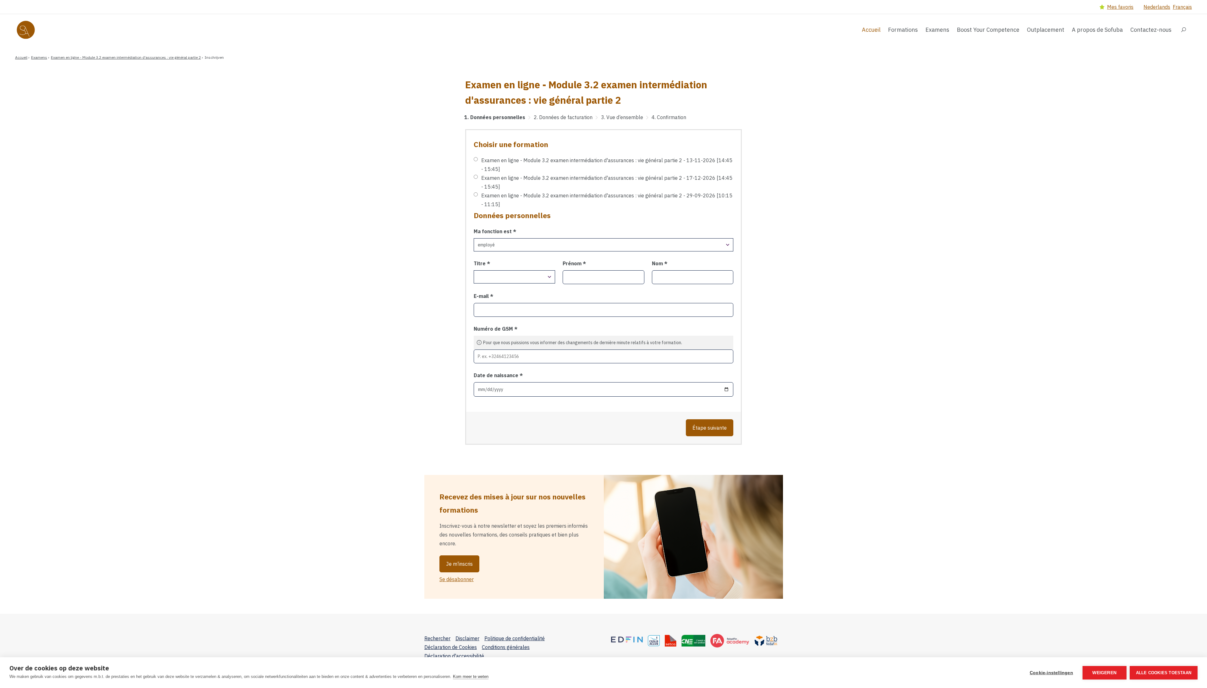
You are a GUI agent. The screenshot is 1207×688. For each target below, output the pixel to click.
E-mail (482, 296)
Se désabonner (456, 579)
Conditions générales (506, 647)
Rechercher (437, 638)
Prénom (573, 263)
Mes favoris (1120, 7)
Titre (480, 263)
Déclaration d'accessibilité (454, 656)
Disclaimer (467, 638)
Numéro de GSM (494, 329)
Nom (658, 263)
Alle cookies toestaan (1163, 672)
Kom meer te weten (470, 676)
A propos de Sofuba (1097, 29)
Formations (903, 29)
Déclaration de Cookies (450, 647)
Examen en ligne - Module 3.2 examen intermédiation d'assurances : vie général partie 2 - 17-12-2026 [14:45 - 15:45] (606, 182)
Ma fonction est (493, 231)
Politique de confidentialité (514, 638)
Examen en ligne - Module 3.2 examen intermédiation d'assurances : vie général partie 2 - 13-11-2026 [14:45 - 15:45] (606, 164)
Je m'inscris (459, 564)
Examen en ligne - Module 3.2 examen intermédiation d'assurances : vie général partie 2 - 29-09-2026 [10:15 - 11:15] (606, 199)
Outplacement (1045, 29)
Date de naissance (497, 375)
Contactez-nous (1150, 29)
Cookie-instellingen (1051, 672)
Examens (937, 29)
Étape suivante (709, 428)
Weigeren (1104, 672)
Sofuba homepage (39, 29)
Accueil (871, 29)
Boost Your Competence (988, 29)
